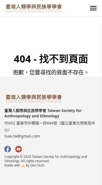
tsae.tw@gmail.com (22, 136)
